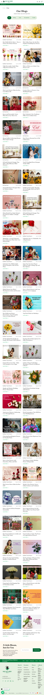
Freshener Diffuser (26, 681)
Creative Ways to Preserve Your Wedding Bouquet (31, 90)
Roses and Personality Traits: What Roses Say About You (10, 114)
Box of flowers (39, 671)
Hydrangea (34, 676)
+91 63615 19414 (5, 676)
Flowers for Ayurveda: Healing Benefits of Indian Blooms (10, 558)
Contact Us (19, 679)
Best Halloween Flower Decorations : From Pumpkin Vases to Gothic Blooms (10, 315)
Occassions (26, 17)
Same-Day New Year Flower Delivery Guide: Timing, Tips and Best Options (31, 265)
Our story (20, 667)
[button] (2, 2)
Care (20, 17)
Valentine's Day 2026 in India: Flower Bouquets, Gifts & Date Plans (11, 265)
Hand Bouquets (40, 669)
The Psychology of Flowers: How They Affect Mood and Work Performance (31, 559)
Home (4, 8)
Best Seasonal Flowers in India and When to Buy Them (12, 534)
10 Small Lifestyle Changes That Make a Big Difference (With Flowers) (11, 164)
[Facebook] (3, 681)
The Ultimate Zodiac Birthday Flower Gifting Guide (30, 461)
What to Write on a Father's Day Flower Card (31, 66)
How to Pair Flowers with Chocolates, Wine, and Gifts (10, 461)
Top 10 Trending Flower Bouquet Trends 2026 (31, 163)
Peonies (33, 674)
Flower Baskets (39, 675)
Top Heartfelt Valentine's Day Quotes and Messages (10, 633)
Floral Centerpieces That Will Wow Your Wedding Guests (32, 413)
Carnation (34, 683)
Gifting (14, 17)
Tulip (33, 669)
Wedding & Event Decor (19, 672)
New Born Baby (27, 674)
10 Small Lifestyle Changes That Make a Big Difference (31, 213)
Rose (33, 667)
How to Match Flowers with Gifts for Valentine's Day (31, 584)
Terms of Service (11, 693)
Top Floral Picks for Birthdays (31, 313)
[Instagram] (5, 681)
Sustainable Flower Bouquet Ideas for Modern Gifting (11, 188)
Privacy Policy (4, 693)
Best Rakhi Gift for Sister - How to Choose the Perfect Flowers (12, 42)
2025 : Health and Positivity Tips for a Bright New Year (31, 633)
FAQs (19, 677)
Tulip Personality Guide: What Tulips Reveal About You (10, 66)
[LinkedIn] (13, 681)
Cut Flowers (39, 682)
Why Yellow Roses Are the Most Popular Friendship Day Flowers (31, 42)
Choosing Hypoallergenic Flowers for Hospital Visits (11, 437)
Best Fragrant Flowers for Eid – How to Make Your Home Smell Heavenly (31, 510)
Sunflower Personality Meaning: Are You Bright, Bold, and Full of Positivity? (31, 189)
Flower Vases (39, 673)
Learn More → (6, 45)
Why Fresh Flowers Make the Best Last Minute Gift (11, 90)
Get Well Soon (26, 669)
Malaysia (32, 660)
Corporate (20, 669)
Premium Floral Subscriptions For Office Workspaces (32, 339)
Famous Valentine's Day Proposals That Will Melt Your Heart (12, 608)
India (36, 660)
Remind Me (36, 650)
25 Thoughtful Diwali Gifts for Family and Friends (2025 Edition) (12, 339)
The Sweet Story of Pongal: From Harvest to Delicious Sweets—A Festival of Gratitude (31, 609)
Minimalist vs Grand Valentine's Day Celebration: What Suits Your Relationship (11, 240)
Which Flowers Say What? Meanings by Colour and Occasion (11, 290)
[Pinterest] (10, 681)
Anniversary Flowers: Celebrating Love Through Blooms (11, 413)
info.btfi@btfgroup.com (6, 678)
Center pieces (39, 678)
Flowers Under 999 (40, 684)
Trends (33, 17)
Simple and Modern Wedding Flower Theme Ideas (10, 389)
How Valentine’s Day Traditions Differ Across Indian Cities (31, 114)
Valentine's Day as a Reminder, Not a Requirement (32, 239)
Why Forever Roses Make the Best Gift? (11, 485)
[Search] (37, 2)
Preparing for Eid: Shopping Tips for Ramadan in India (11, 584)
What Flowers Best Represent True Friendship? (32, 437)
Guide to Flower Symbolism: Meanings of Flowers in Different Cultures (31, 364)
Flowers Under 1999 (39, 687)
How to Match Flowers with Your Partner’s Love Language (31, 290)
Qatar (27, 660)
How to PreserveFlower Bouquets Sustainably (11, 509)
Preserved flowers (40, 680)
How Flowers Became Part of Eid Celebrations (31, 139)
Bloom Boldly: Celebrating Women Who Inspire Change (12, 139)
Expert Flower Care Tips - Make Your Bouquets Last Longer (11, 363)
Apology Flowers (27, 676)
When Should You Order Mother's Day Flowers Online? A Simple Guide (11, 214)
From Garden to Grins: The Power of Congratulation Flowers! (32, 534)
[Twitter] (8, 681)
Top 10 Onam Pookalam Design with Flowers (31, 389)
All (9, 17)
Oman (40, 660)
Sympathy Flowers (26, 679)
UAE (24, 660)
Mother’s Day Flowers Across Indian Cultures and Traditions (31, 485)
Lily (32, 678)
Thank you (26, 667)
